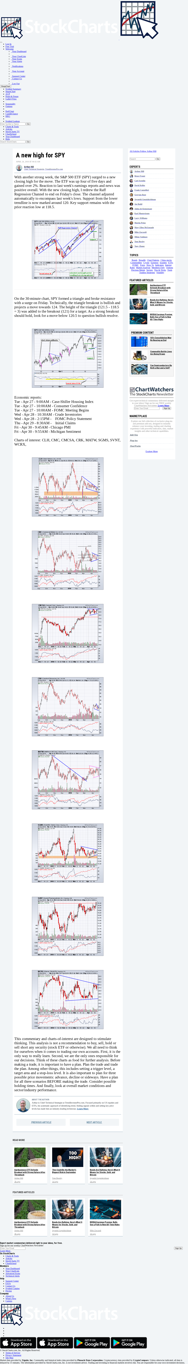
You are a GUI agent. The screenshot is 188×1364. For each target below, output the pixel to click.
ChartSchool (11, 134)
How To (150, 265)
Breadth (142, 260)
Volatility (160, 272)
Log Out (15, 83)
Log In (8, 44)
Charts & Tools (12, 126)
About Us (10, 1296)
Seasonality (10, 104)
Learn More (83, 1109)
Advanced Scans (13, 1273)
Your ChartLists (18, 56)
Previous (41, 1122)
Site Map (9, 1358)
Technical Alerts (13, 1276)
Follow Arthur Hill (148, 151)
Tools (169, 270)
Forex (142, 265)
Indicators (159, 265)
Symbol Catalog (13, 1288)
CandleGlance (12, 114)
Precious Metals (138, 270)
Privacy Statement (13, 1355)
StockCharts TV (13, 131)
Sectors (149, 270)
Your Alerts (16, 61)
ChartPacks (135, 446)
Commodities (136, 262)
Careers (9, 1301)
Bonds (134, 260)
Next (94, 1122)
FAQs (8, 1283)
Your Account (17, 71)
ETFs (170, 262)
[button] (10, 49)
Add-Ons (134, 435)
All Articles (135, 151)
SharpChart (5, 86)
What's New (11, 1298)
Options (9, 106)
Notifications (17, 66)
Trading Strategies (147, 272)
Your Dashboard (18, 51)
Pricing (9, 1291)
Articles (9, 129)
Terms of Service (13, 1353)
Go (28, 124)
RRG (8, 116)
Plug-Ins (134, 440)
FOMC (135, 265)
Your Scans (16, 59)
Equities (163, 262)
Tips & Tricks (160, 270)
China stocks (166, 260)
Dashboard (13, 136)
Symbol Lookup (13, 121)
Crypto (146, 262)
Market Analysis (143, 267)
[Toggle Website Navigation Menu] (1, 42)
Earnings (154, 262)
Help (8, 139)
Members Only (158, 267)
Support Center (18, 76)
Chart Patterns (153, 260)
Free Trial (10, 46)
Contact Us (16, 79)
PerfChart (10, 111)
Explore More (152, 451)
